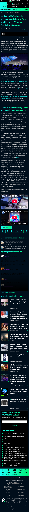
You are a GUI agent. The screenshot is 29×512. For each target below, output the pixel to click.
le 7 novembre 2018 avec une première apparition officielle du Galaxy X (14, 97)
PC (8, 6)
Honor (23, 9)
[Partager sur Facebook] (7, 231)
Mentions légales (9, 479)
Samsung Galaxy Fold (6, 227)
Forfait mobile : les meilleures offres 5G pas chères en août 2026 (14, 457)
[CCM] (21, 487)
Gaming (13, 6)
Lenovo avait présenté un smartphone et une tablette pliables (14, 81)
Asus (14, 9)
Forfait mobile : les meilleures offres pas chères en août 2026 (15, 461)
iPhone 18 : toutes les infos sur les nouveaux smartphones (14, 442)
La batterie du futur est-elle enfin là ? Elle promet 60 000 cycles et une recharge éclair (18, 346)
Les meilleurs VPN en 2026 (10, 466)
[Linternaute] (21, 489)
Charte (25, 479)
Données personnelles (19, 479)
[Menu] (1, 1)
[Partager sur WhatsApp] (21, 231)
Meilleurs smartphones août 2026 (12, 464)
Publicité (4, 479)
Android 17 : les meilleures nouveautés (13, 440)
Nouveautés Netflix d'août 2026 (11, 449)
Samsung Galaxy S (14, 361)
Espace (21, 6)
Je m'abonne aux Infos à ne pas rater (13, 34)
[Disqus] (14, 272)
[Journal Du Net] (7, 490)
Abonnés (14, 473)
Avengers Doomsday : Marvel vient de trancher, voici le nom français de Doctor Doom (19, 336)
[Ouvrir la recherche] (27, 1)
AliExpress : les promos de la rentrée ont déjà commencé (14, 434)
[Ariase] (21, 495)
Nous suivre (26, 231)
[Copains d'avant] (21, 493)
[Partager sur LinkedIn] (12, 231)
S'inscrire (14, 426)
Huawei (26, 9)
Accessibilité (9, 480)
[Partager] (27, 29)
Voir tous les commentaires (8, 292)
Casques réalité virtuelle (15, 386)
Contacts (24, 477)
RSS (26, 473)
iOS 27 (5, 445)
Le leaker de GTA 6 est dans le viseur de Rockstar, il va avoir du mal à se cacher (19, 367)
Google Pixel (18, 9)
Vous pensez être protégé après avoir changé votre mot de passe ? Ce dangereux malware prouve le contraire (18, 315)
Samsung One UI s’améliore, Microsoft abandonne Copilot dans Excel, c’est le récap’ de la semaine (19, 303)
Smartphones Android (14, 12)
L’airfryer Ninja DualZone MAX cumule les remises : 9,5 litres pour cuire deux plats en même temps (19, 402)
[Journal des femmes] (7, 487)
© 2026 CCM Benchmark (17, 480)
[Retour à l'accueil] (14, 1)
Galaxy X (18, 157)
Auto (17, 6)
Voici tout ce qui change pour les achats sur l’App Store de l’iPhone (18, 391)
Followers (8, 473)
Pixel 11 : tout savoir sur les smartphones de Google (14, 437)
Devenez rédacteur (17, 477)
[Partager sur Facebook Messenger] (17, 231)
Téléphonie (3, 6)
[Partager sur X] (3, 231)
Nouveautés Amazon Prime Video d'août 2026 (15, 453)
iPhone (11, 396)
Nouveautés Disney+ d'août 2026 (12, 451)
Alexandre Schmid (5, 29)
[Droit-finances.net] (7, 493)
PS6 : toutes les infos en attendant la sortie (14, 447)
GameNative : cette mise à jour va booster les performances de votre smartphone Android (19, 326)
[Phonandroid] (3, 500)
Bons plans (12, 408)
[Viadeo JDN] (7, 496)
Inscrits (20, 473)
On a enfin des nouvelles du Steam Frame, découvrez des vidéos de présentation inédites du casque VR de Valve (18, 379)
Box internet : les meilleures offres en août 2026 (15, 455)
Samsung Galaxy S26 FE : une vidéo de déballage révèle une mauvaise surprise (19, 357)
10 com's (24, 29)
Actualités (12, 308)
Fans (3, 473)
